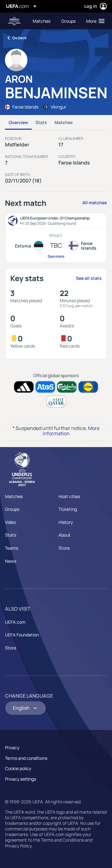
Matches (63, 122)
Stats (41, 122)
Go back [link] (19, 37)
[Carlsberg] (67, 387)
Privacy (12, 747)
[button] (94, 20)
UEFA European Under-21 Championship (14, 21)
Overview (18, 122)
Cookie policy (18, 768)
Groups (12, 509)
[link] (41, 20)
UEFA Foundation (22, 635)
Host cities (69, 496)
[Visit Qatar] (56, 401)
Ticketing (67, 509)
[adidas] (24, 387)
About (64, 535)
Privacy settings (20, 779)
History (65, 522)
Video (10, 522)
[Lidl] (88, 387)
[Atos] (45, 387)
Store (64, 548)
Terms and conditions (26, 758)
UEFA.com (15, 622)
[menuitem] (42, 20)
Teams (11, 548)
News (10, 561)
